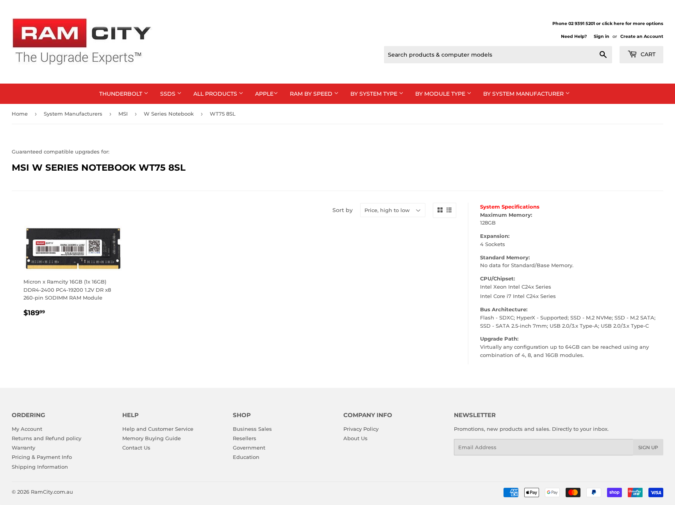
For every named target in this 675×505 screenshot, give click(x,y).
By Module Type (441, 93)
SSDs (168, 93)
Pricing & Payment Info (42, 457)
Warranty (23, 447)
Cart (647, 54)
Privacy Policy (361, 429)
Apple (264, 93)
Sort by (342, 210)
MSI (123, 114)
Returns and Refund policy (46, 438)
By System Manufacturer (524, 93)
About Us (355, 438)
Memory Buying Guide (151, 438)
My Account (27, 429)
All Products (216, 93)
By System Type (374, 93)
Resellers (244, 438)
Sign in (601, 36)
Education (246, 457)
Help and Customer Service (157, 429)
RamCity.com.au (52, 492)
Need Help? (574, 36)
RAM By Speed (312, 93)
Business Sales (252, 429)
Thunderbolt (121, 93)
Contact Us (136, 447)
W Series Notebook (169, 114)
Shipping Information (40, 467)
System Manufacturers (73, 114)
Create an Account (641, 36)
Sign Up (648, 447)
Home (20, 114)
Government (249, 447)
